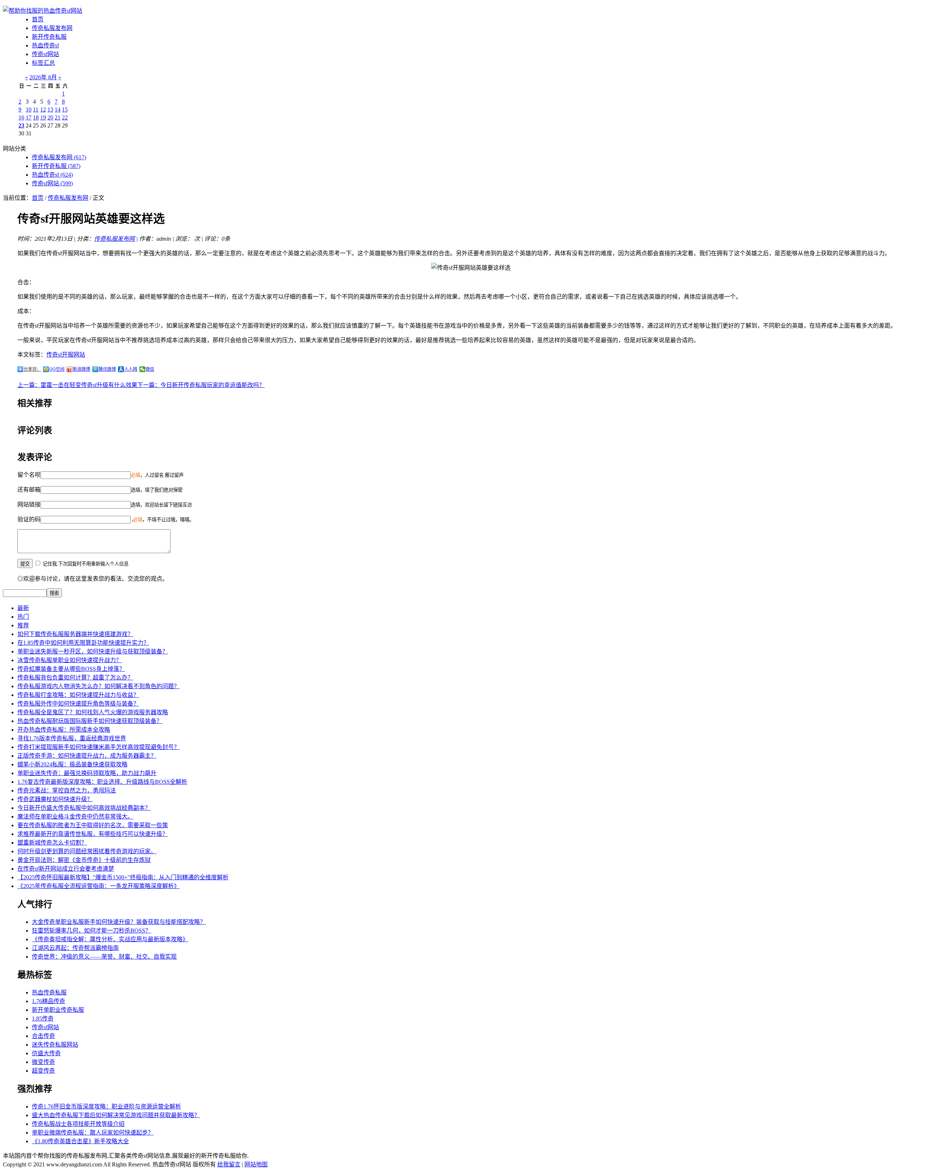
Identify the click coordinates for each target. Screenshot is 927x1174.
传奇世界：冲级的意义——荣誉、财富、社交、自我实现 (104, 957)
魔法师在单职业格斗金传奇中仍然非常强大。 (75, 816)
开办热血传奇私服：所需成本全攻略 (63, 730)
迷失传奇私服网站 (55, 1045)
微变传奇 (43, 1062)
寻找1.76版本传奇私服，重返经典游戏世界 (71, 738)
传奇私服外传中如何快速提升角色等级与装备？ (78, 703)
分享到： (32, 369)
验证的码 (29, 519)
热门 (23, 617)
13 (50, 109)
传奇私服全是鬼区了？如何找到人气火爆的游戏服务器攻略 (92, 712)
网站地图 (256, 1164)
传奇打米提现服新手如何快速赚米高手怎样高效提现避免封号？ (98, 747)
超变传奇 (43, 1071)
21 (57, 117)
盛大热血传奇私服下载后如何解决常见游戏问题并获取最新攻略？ (116, 1115)
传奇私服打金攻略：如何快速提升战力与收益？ (78, 695)
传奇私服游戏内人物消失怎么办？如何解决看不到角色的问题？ (98, 686)
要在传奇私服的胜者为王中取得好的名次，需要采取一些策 (92, 825)
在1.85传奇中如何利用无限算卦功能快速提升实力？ (83, 643)
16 (21, 117)
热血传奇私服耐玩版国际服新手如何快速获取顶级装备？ (89, 721)
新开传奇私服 (49, 37)
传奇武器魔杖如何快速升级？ (55, 799)
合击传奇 (43, 1036)
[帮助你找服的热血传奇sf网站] (42, 11)
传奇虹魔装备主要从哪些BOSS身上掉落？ (71, 669)
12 (43, 109)
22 (65, 117)
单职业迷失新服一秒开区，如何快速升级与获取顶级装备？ (92, 651)
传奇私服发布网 (52, 28)
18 (36, 117)
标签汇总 (43, 63)
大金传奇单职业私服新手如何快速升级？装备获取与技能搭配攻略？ (119, 922)
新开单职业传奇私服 (58, 1010)
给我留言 (228, 1164)
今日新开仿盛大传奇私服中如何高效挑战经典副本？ (84, 808)
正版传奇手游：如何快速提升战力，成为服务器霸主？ (86, 756)
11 (35, 109)
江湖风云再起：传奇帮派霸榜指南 (75, 948)
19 (43, 117)
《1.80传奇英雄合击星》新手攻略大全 (80, 1141)
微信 (150, 369)
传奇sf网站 (45, 54)
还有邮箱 (29, 490)
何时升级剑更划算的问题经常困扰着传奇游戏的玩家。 (86, 851)
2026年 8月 (43, 77)
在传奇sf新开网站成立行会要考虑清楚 (65, 869)
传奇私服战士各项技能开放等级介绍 (78, 1124)
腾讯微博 (107, 369)
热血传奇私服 (49, 992)
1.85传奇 (43, 1018)
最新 (23, 608)
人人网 (130, 369)
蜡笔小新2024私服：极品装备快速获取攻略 (72, 764)
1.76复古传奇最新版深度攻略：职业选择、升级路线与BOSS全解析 (102, 782)
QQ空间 (56, 369)
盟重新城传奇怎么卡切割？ (52, 843)
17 (29, 117)
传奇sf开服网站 (65, 355)
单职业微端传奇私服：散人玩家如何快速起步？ (93, 1132)
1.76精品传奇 (48, 1001)
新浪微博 (81, 369)
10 (29, 109)
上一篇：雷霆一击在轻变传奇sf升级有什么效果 (77, 385)
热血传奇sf (45, 45)
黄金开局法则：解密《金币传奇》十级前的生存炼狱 (84, 860)
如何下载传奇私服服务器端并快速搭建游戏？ (75, 634)
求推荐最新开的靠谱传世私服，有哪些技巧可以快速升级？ (92, 834)
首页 (37, 19)
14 (57, 109)
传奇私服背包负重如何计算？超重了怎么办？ (75, 677)
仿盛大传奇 (46, 1053)
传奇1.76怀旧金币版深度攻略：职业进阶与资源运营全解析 (106, 1106)
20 (50, 117)
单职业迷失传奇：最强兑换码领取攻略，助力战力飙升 (86, 773)
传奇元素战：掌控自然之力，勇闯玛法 (66, 790)
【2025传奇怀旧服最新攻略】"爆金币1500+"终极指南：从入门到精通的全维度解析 (122, 877)
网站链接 (29, 504)
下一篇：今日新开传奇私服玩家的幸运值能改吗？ (201, 385)
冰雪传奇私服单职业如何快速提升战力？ (69, 660)
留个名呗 (29, 475)
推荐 (23, 625)
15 (65, 109)
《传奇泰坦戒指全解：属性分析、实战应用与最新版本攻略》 (110, 939)
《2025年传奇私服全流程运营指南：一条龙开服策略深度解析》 (98, 886)
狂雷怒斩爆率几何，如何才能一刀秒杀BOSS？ (91, 930)
